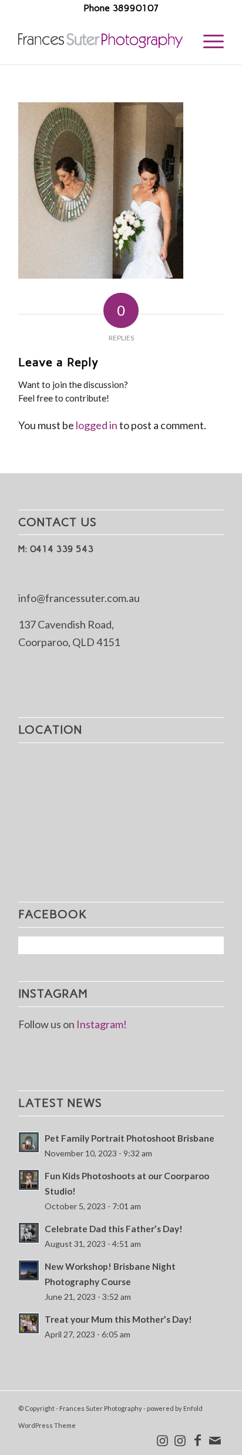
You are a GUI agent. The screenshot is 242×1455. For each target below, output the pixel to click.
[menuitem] (207, 40)
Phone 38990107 (121, 8)
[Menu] (207, 40)
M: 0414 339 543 (55, 548)
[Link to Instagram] (162, 1440)
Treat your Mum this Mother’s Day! (118, 1319)
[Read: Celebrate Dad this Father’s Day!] (28, 1232)
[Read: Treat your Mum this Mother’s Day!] (28, 1323)
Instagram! (101, 1024)
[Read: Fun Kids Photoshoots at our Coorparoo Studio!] (28, 1179)
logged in (96, 425)
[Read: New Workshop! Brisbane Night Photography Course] (28, 1270)
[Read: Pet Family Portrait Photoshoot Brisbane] (28, 1142)
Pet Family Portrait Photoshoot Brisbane (129, 1138)
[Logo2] (100, 40)
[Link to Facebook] (197, 1440)
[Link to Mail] (215, 1440)
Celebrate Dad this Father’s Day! (114, 1228)
